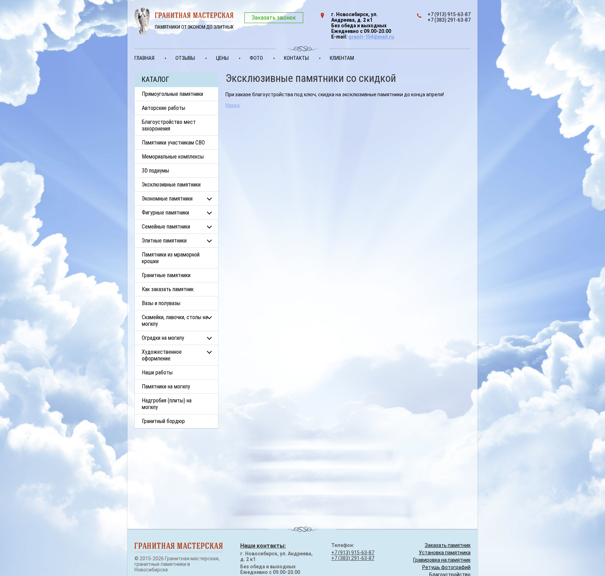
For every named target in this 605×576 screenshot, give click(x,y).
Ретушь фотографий (446, 567)
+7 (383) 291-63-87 (352, 558)
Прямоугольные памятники (172, 94)
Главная (144, 58)
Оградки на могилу (163, 338)
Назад (232, 105)
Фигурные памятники (165, 212)
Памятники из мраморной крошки (171, 258)
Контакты (296, 58)
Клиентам (342, 58)
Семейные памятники (166, 226)
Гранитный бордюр (163, 421)
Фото (256, 58)
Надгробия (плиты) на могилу (167, 403)
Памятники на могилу (166, 386)
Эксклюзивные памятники (171, 184)
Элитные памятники (164, 240)
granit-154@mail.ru (371, 37)
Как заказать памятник (168, 289)
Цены (222, 58)
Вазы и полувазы (161, 303)
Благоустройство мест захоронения (169, 125)
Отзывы (185, 58)
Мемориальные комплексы (173, 156)
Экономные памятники (167, 198)
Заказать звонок (274, 17)
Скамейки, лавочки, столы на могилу (175, 320)
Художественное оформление (162, 355)
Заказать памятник (448, 545)
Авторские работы (163, 108)
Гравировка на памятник (442, 560)
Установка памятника (445, 552)
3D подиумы (155, 170)
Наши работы (157, 372)
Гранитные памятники (166, 275)
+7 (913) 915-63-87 (352, 552)
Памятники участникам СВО (173, 142)
